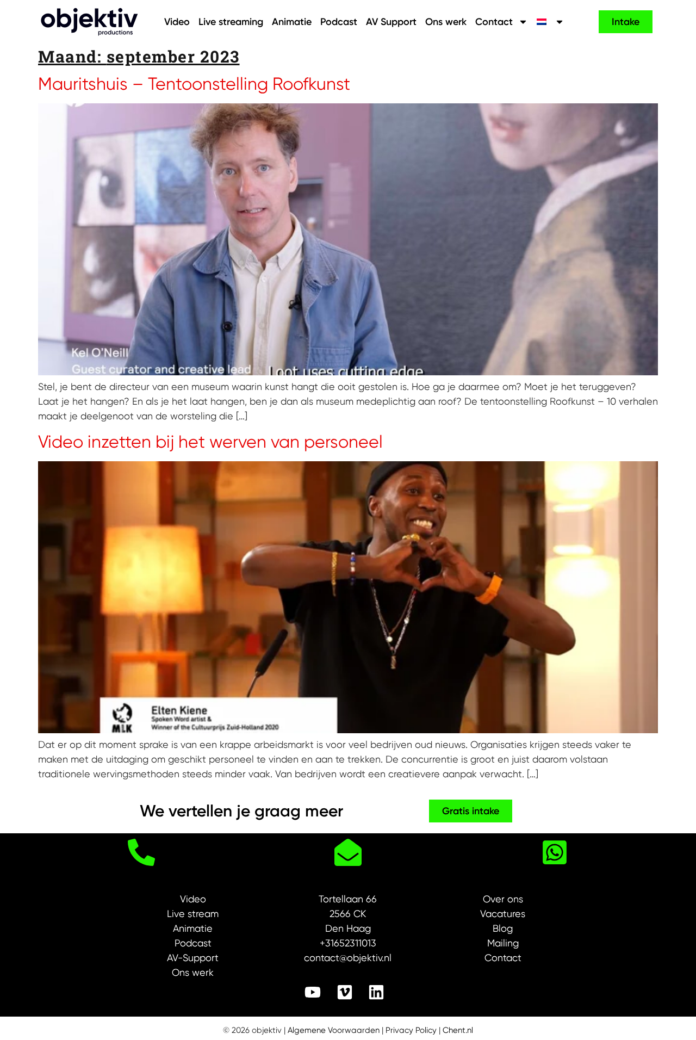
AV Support (391, 22)
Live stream (193, 913)
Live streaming (230, 22)
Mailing (503, 943)
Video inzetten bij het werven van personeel (210, 442)
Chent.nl (458, 1030)
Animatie (292, 22)
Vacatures (502, 913)
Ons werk (446, 22)
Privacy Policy (411, 1030)
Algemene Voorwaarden (334, 1030)
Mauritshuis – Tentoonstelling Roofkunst (194, 84)
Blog (503, 928)
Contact (494, 22)
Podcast (338, 22)
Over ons (503, 899)
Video (177, 22)
